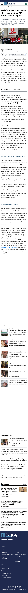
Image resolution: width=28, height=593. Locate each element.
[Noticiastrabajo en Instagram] (13, 587)
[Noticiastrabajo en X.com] (10, 587)
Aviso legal (4, 575)
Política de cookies (6, 573)
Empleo (3, 550)
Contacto (3, 580)
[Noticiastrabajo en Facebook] (8, 587)
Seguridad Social (19, 557)
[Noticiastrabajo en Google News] (20, 587)
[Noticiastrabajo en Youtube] (17, 587)
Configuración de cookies (7, 571)
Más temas (17, 561)
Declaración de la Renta (7, 554)
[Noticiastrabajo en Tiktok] (15, 587)
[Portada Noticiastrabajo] (14, 535)
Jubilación (17, 552)
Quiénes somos (5, 568)
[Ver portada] (9, 3)
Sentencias (4, 552)
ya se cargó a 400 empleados (9, 247)
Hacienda (3, 561)
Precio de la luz (11, 1)
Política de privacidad (6, 578)
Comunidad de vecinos (20, 554)
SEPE (16, 559)
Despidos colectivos (19, 1)
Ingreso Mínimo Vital (20, 550)
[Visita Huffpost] (26, 4)
